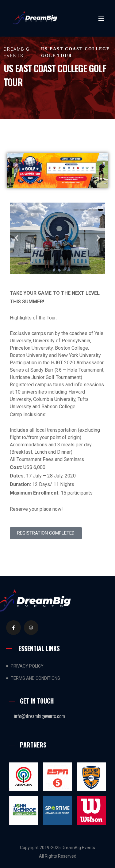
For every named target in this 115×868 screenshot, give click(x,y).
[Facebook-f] (13, 627)
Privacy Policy (27, 666)
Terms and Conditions (35, 678)
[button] (17, 238)
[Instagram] (31, 627)
